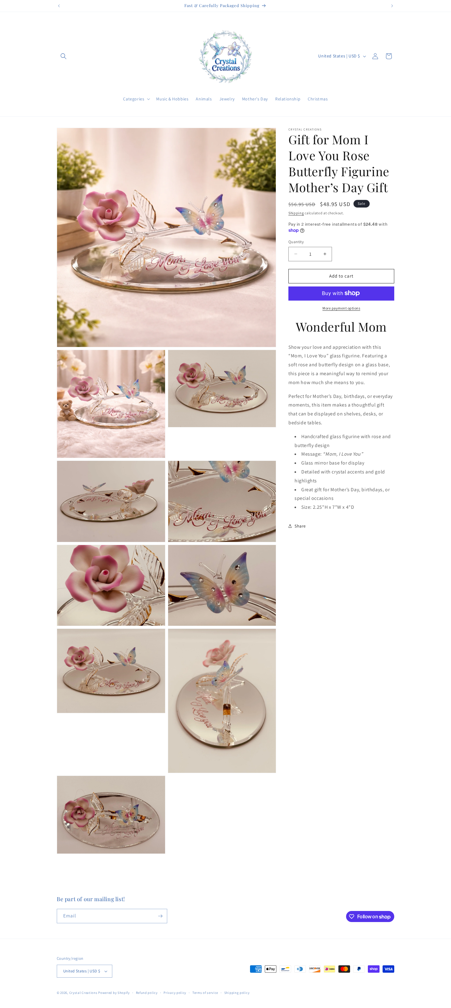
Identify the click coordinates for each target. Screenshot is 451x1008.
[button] (63, 56)
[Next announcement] (392, 6)
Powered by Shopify (114, 992)
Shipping (296, 213)
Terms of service (205, 992)
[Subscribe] (160, 916)
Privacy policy (175, 992)
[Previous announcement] (59, 6)
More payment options (341, 308)
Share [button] (300, 526)
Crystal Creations (83, 992)
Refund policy (147, 992)
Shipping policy (237, 992)
